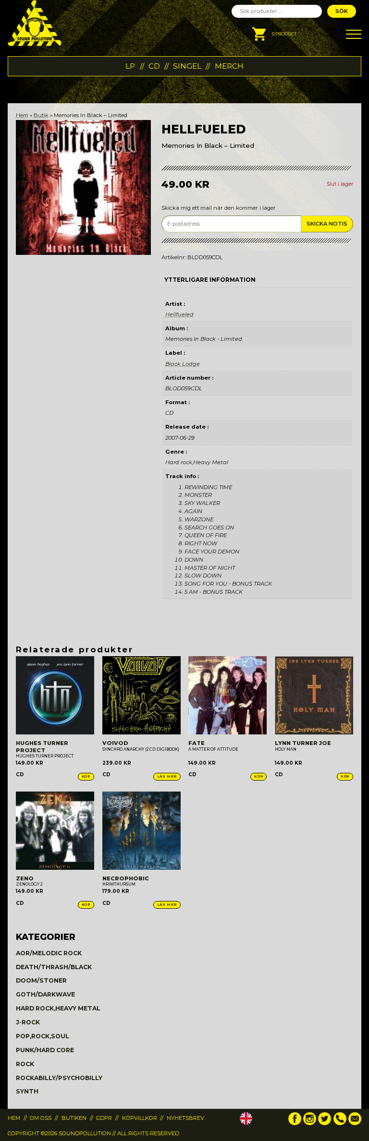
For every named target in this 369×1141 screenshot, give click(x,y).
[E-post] (354, 1123)
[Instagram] (309, 1123)
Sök (341, 11)
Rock (25, 1064)
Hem (22, 115)
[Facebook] (294, 1123)
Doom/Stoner (41, 980)
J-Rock (28, 1022)
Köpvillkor (139, 1118)
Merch (229, 66)
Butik (41, 115)
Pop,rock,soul (42, 1036)
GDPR (104, 1118)
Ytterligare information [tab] (210, 279)
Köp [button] (86, 776)
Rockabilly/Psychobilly (59, 1077)
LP (130, 66)
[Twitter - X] (324, 1123)
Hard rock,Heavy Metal (58, 1008)
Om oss (40, 1118)
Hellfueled (179, 314)
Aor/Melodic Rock (49, 953)
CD (154, 66)
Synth (27, 1091)
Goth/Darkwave (45, 994)
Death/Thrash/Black (54, 967)
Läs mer (167, 776)
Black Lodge (182, 363)
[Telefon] (339, 1123)
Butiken (74, 1118)
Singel (187, 66)
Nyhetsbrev (185, 1118)
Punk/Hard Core (45, 1050)
